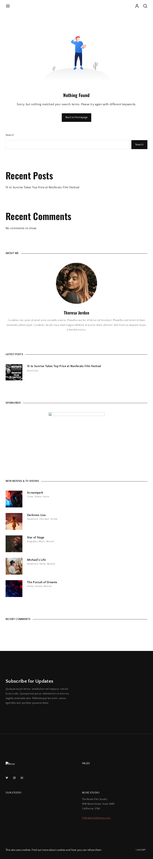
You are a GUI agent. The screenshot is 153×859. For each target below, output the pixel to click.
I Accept (141, 850)
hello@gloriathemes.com (96, 817)
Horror (46, 496)
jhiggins (33, 371)
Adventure (32, 519)
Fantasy (38, 586)
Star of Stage (35, 537)
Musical (50, 541)
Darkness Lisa (36, 515)
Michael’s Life (36, 560)
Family (42, 564)
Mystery (51, 564)
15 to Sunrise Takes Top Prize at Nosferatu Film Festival (42, 187)
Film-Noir (44, 519)
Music (42, 541)
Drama (38, 496)
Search (10, 135)
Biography (32, 541)
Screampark (35, 492)
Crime (30, 496)
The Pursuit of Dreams (42, 582)
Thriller (54, 519)
